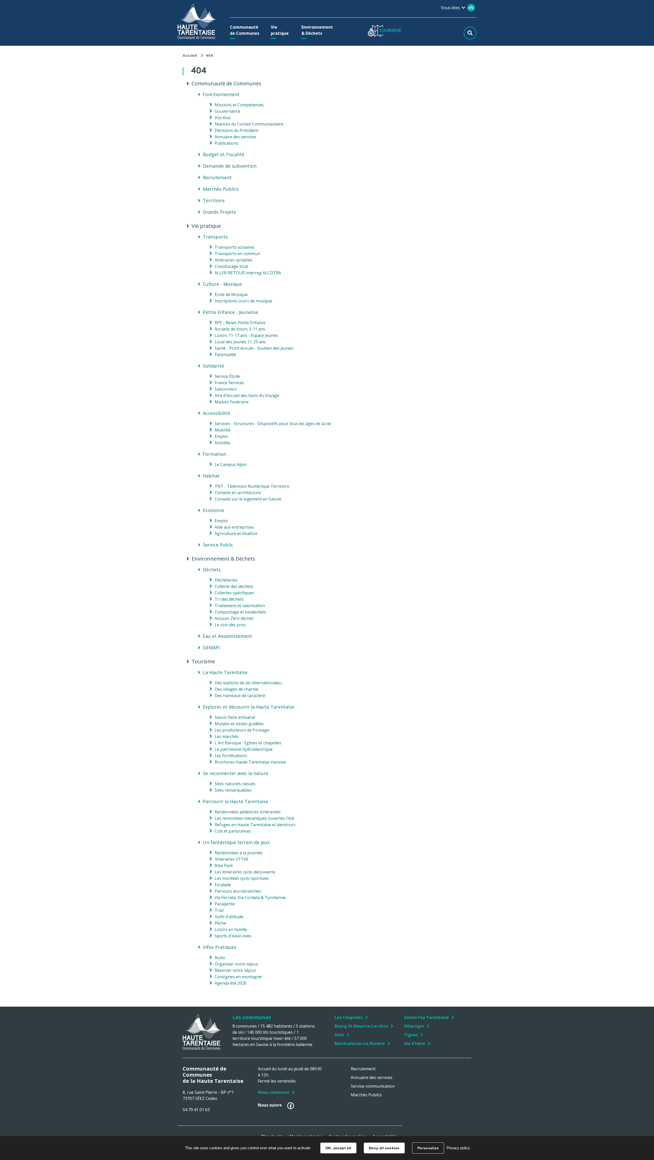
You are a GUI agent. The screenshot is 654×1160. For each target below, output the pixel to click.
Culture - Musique (222, 284)
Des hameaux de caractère (240, 695)
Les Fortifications (231, 755)
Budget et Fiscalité (223, 154)
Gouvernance (227, 111)
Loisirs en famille (231, 929)
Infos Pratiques (219, 947)
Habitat (211, 476)
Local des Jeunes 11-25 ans (240, 342)
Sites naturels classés (235, 784)
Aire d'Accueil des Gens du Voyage (247, 395)
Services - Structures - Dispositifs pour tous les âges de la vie (273, 423)
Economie (213, 510)
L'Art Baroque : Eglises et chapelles (248, 743)
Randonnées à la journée (238, 853)
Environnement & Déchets (223, 558)
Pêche (220, 923)
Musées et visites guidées (239, 723)
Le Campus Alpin (231, 464)
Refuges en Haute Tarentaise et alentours (255, 824)
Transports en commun (237, 253)
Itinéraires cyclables (233, 260)
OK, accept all (338, 1148)
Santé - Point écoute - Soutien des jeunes (254, 348)
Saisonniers (226, 389)
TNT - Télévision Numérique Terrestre (252, 486)
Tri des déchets (229, 599)
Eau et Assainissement (227, 636)
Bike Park (224, 865)
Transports (215, 237)
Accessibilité (216, 413)
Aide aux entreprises (234, 527)
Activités (222, 443)
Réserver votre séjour (235, 970)
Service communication (373, 1086)
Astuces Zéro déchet (234, 618)
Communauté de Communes (226, 83)
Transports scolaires (234, 247)
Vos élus (223, 117)
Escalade (223, 885)
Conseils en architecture (238, 492)
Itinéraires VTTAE (232, 859)
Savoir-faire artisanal (235, 717)
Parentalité (225, 354)
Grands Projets (219, 212)
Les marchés (227, 736)
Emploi (221, 436)
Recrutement (217, 177)
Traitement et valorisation (240, 605)
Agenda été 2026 (231, 983)
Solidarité (213, 366)
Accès (220, 957)
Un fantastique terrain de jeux (236, 842)
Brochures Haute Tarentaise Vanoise (250, 762)
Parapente (225, 904)
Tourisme (203, 661)
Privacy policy (458, 1148)
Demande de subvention (229, 166)
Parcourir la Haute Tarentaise (235, 801)
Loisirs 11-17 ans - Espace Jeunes (246, 335)
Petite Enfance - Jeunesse (230, 312)
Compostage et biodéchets (240, 612)
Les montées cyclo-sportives (242, 878)
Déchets (212, 569)
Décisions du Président (236, 130)
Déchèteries (226, 580)
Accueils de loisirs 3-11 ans (240, 329)
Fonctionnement (221, 94)
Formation (214, 454)
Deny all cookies (384, 1148)
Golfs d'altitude (229, 916)
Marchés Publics (221, 189)
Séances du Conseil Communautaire (249, 124)
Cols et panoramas (233, 831)
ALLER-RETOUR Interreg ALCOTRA (248, 273)
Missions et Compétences (239, 105)
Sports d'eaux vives (233, 936)
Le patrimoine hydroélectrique (244, 749)
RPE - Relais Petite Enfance (240, 322)
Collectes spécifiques (234, 593)
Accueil (190, 55)
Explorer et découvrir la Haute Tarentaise (248, 707)
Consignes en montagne (238, 977)
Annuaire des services (235, 137)
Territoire (214, 200)
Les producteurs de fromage (242, 730)
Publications (226, 143)
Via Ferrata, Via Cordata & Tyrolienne (250, 897)
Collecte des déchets (234, 586)
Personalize (428, 1148)
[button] (246, 30)
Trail (219, 910)
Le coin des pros (230, 625)
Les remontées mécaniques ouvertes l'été (254, 818)
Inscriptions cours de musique (243, 301)
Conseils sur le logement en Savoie (248, 499)
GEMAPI (211, 647)
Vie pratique (206, 226)
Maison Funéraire (232, 402)
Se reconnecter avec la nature (235, 773)
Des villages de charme (236, 689)
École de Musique (231, 294)
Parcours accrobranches (238, 891)
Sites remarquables (233, 790)
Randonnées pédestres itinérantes (248, 812)
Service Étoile (227, 376)
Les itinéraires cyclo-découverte (245, 872)
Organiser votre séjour (237, 964)
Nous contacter (273, 1092)
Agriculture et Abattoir (236, 533)
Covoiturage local (231, 266)
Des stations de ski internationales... (249, 683)
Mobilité (222, 430)
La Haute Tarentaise (225, 672)
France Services (229, 382)
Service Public (218, 545)
